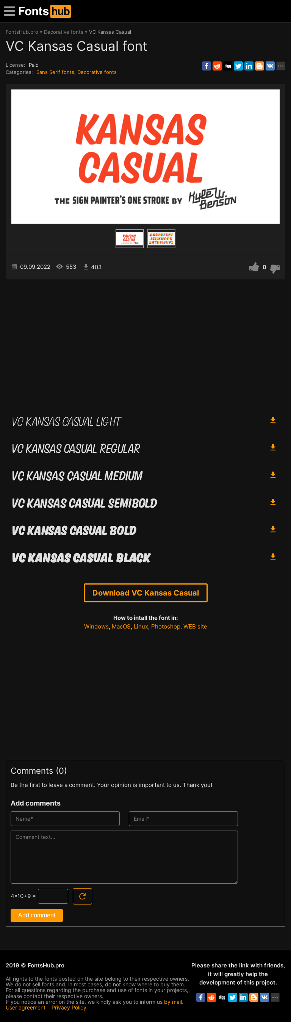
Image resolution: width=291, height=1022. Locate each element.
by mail (173, 1001)
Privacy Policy (69, 1007)
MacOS (121, 626)
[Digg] (227, 66)
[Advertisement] (145, 344)
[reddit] (217, 66)
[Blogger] (259, 66)
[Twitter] (238, 66)
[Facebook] (206, 66)
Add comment (36, 915)
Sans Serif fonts (55, 72)
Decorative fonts (97, 72)
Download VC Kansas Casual (145, 592)
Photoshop (165, 626)
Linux (141, 626)
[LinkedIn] (248, 66)
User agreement (25, 1007)
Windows (96, 626)
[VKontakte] (270, 66)
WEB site (195, 626)
